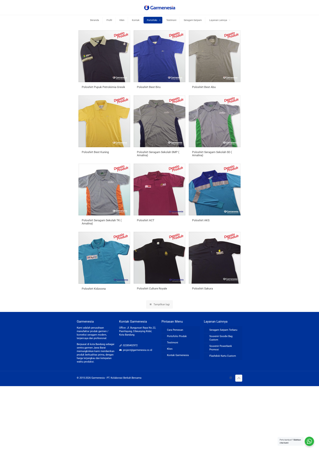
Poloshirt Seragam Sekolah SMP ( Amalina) (158, 153)
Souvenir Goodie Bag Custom (220, 338)
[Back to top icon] (238, 378)
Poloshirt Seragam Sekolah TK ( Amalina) (102, 222)
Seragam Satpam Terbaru (223, 329)
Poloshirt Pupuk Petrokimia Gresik (103, 87)
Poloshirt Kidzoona (94, 288)
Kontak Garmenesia (178, 355)
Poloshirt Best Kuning (95, 152)
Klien (169, 348)
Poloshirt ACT (145, 220)
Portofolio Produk (177, 336)
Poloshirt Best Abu (204, 87)
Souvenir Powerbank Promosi (220, 348)
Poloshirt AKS (201, 220)
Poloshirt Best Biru (148, 87)
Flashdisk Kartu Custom (222, 355)
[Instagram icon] (230, 377)
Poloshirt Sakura (202, 288)
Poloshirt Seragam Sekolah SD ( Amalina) (212, 153)
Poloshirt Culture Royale (152, 288)
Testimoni (172, 342)
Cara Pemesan (175, 329)
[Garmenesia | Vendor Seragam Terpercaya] (159, 7)
